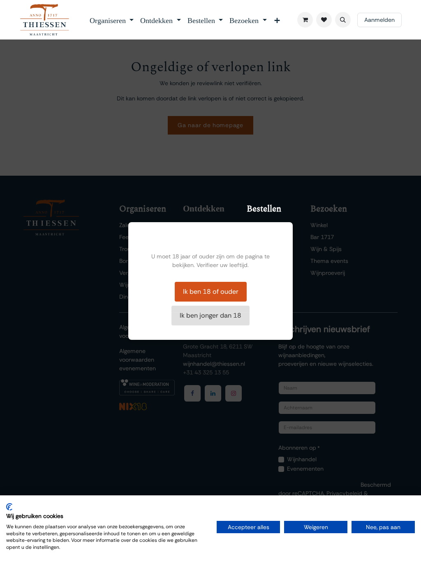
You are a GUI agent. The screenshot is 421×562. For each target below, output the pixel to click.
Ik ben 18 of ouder (210, 291)
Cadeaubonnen (267, 272)
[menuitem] (111, 20)
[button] (343, 20)
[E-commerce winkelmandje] (305, 20)
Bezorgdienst (263, 249)
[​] (324, 20)
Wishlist (257, 225)
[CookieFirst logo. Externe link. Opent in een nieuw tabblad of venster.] (9, 507)
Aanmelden (379, 19)
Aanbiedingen (265, 261)
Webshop (259, 237)
